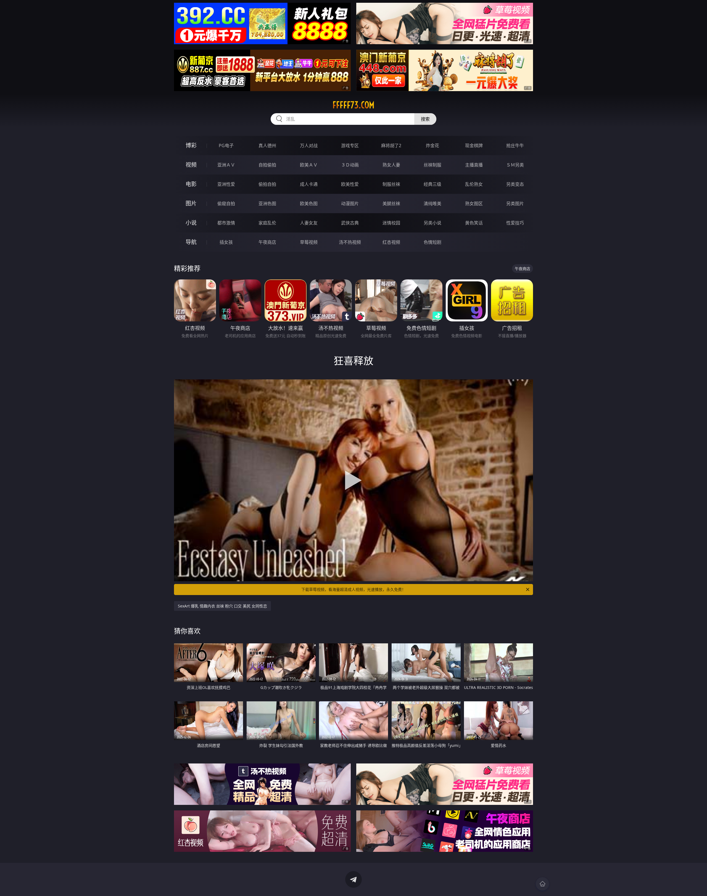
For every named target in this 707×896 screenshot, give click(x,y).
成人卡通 (309, 184)
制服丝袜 (391, 184)
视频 (191, 164)
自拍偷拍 (267, 165)
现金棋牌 (474, 145)
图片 (191, 203)
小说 (191, 222)
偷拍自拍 (267, 184)
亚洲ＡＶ (226, 165)
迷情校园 (391, 223)
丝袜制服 (432, 165)
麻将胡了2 (391, 145)
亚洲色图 (267, 203)
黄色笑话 (474, 223)
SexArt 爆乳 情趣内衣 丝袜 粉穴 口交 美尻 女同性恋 (222, 606)
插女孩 (226, 242)
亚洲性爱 (226, 184)
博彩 (191, 145)
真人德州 (267, 145)
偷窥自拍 (226, 203)
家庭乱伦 (267, 223)
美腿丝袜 (391, 203)
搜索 (425, 119)
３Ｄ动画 (350, 165)
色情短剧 (432, 242)
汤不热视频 (350, 242)
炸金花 (432, 145)
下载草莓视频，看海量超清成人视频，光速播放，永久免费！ (353, 589)
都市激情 (226, 223)
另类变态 (515, 184)
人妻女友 (309, 223)
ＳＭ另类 (515, 165)
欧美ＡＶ (309, 165)
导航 (191, 242)
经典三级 (432, 184)
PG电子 (226, 145)
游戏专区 (350, 145)
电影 (191, 184)
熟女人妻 (391, 165)
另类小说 (432, 223)
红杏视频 (391, 242)
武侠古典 (350, 223)
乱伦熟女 (474, 184)
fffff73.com (353, 104)
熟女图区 (474, 203)
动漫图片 (350, 203)
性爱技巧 (515, 223)
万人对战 (309, 145)
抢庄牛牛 (515, 145)
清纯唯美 (432, 203)
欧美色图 (309, 203)
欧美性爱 (350, 184)
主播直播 (474, 165)
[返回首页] (542, 883)
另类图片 (515, 203)
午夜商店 (267, 242)
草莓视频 (309, 242)
